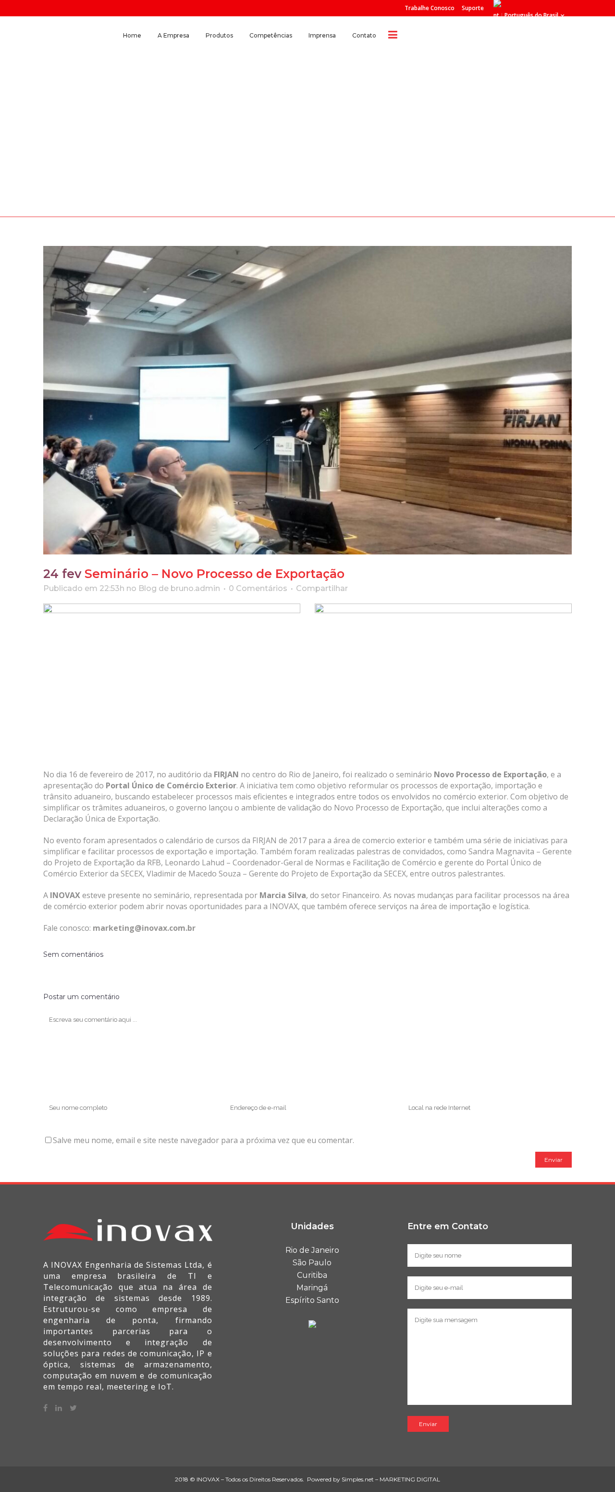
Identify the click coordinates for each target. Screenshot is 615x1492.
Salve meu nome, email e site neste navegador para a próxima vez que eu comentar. (203, 1140)
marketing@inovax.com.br (144, 928)
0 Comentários (258, 588)
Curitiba (312, 1275)
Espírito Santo (312, 1300)
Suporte (473, 8)
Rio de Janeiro (312, 1250)
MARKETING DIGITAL (410, 1479)
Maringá (312, 1287)
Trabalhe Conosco (430, 8)
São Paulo (312, 1262)
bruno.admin (195, 588)
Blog (147, 588)
